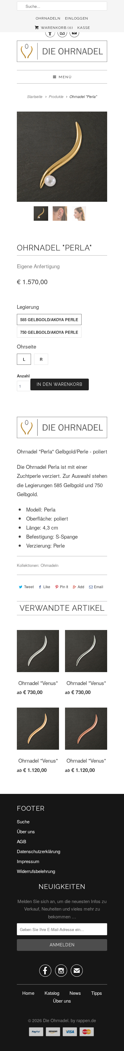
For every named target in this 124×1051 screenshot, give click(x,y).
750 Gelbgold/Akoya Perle (49, 332)
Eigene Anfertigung (38, 266)
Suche (23, 821)
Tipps (96, 993)
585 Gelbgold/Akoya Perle (49, 319)
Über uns (26, 831)
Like (46, 586)
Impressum (28, 861)
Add (81, 586)
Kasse (83, 28)
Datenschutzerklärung (38, 851)
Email (98, 586)
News (75, 993)
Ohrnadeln (48, 18)
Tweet (29, 586)
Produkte (56, 96)
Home (28, 993)
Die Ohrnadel (55, 1020)
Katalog (52, 993)
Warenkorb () (56, 28)
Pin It (64, 586)
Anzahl (23, 376)
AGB (21, 841)
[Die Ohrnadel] (62, 53)
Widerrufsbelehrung (36, 871)
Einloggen (76, 18)
